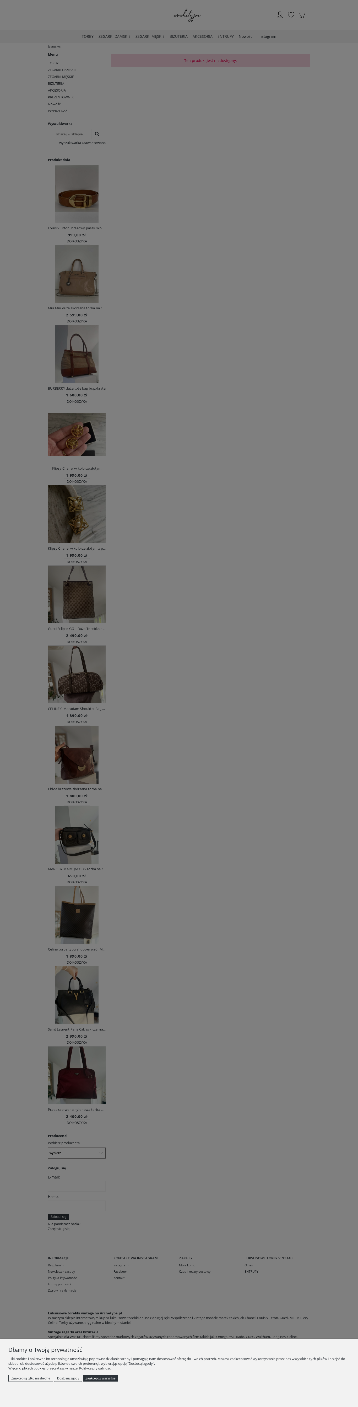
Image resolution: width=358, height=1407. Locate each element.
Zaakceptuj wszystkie (100, 1378)
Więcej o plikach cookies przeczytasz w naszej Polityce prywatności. (60, 1368)
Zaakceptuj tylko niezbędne (30, 1378)
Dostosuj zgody (68, 1378)
